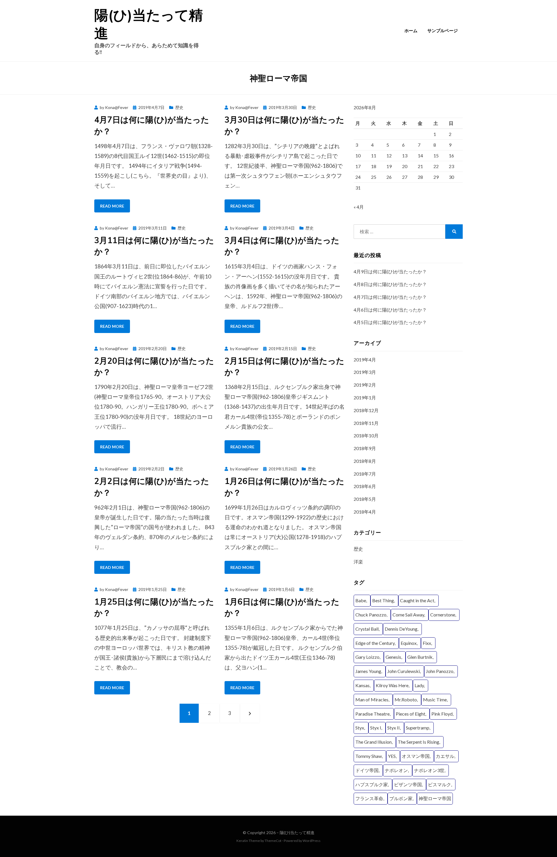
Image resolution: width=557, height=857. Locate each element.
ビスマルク (439, 784)
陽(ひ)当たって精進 (297, 832)
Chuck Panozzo (370, 614)
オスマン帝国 (416, 756)
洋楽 (358, 561)
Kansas (362, 685)
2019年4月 (365, 359)
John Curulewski (403, 671)
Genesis (393, 657)
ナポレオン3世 (429, 770)
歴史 (179, 107)
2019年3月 (365, 372)
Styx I (375, 727)
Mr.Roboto (406, 699)
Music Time (435, 699)
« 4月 (359, 207)
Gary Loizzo (367, 657)
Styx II (393, 727)
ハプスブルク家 (371, 784)
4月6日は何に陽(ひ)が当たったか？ (390, 309)
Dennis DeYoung (401, 629)
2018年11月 (366, 423)
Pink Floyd (442, 713)
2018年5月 (365, 499)
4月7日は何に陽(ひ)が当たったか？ (390, 297)
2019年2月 (365, 384)
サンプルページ (442, 30)
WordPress (312, 840)
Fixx (427, 643)
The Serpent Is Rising (418, 742)
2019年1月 (365, 397)
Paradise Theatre (372, 713)
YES (392, 756)
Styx (359, 727)
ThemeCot (273, 840)
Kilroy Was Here (392, 685)
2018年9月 (365, 448)
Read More (112, 205)
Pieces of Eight (410, 713)
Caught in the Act (417, 600)
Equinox (409, 643)
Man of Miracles (371, 699)
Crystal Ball (367, 629)
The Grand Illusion (373, 742)
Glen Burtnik (420, 657)
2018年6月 (365, 486)
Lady (419, 685)
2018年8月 (365, 461)
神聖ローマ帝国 (435, 798)
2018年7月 (365, 473)
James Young (368, 671)
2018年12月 (366, 410)
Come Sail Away (408, 614)
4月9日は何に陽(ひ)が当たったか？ (390, 271)
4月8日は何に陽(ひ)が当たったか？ (390, 284)
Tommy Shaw (368, 756)
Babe (360, 600)
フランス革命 (369, 798)
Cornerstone (442, 614)
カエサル (445, 756)
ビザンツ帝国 (408, 784)
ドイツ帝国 (367, 770)
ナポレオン (396, 770)
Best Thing (383, 600)
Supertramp (417, 727)
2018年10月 (366, 435)
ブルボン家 (401, 798)
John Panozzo (439, 671)
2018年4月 (365, 511)
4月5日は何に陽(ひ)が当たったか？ (390, 322)
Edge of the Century (375, 643)
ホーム (410, 30)
